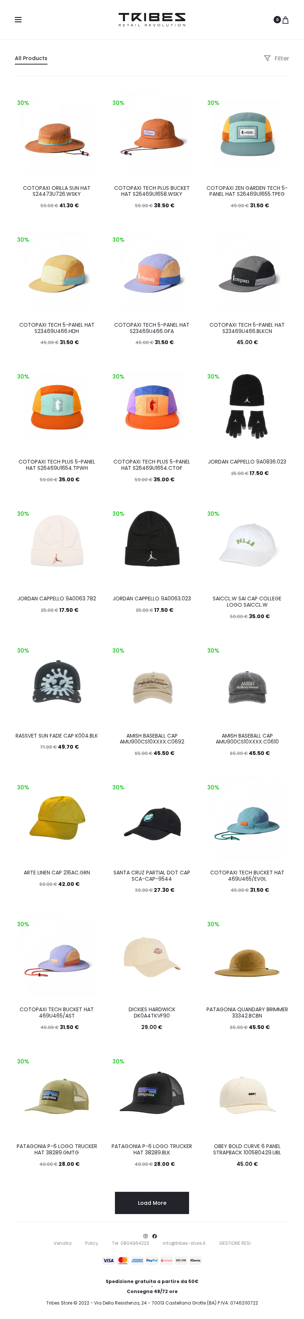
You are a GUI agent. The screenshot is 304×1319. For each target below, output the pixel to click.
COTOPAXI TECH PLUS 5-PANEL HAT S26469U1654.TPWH (57, 465)
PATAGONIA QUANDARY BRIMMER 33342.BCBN (247, 1012)
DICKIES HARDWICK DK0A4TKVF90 (152, 1012)
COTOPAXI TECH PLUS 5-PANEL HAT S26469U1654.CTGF (151, 465)
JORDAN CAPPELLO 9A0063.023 (152, 598)
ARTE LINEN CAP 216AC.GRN (57, 872)
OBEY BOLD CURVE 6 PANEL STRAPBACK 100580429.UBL (247, 1149)
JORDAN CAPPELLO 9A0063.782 (56, 598)
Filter (281, 58)
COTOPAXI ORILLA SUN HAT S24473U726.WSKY (56, 191)
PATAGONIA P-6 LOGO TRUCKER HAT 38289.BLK (152, 1149)
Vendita (63, 1243)
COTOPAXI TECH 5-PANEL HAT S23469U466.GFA (151, 328)
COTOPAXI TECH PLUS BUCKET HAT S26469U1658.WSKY (152, 191)
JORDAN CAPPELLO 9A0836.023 (247, 461)
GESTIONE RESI (235, 1243)
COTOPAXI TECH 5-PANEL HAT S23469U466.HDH (57, 328)
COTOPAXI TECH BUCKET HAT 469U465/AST (57, 1012)
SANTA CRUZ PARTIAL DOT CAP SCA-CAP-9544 (151, 876)
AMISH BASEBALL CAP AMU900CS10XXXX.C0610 (247, 739)
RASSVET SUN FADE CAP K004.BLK (57, 735)
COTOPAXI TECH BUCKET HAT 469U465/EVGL (247, 876)
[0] (285, 19)
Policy (91, 1243)
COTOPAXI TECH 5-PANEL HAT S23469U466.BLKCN (247, 328)
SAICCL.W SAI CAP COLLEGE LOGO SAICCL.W (247, 602)
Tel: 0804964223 (130, 1243)
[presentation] (19, 132)
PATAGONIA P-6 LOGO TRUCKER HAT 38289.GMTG (57, 1149)
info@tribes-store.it (184, 1243)
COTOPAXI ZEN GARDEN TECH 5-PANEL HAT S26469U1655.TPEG (247, 191)
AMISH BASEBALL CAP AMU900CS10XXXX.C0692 (152, 739)
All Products (31, 58)
